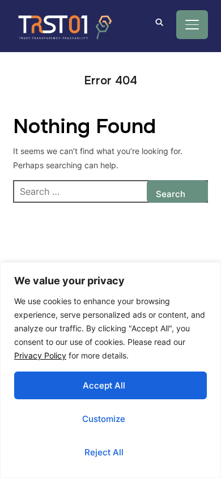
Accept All (104, 385)
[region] (110, 370)
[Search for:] (110, 191)
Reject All (104, 452)
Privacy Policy (40, 355)
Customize (103, 418)
